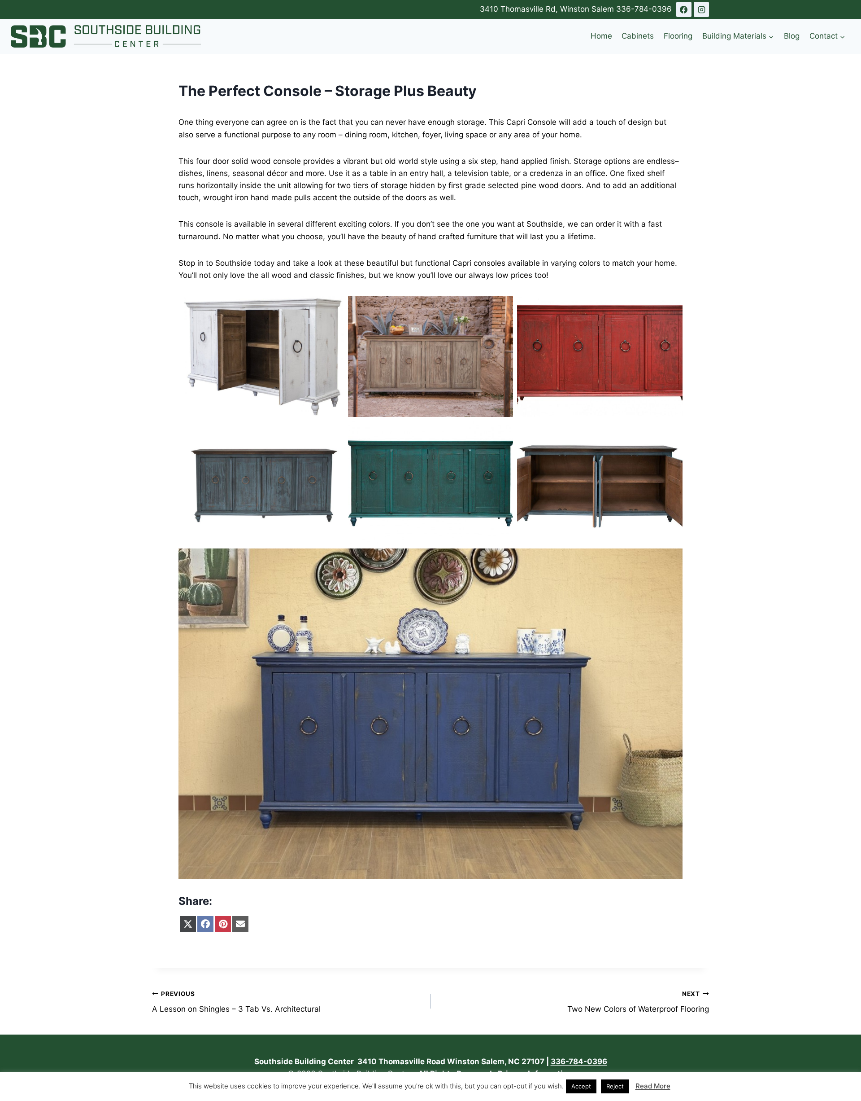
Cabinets (638, 35)
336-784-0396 (644, 8)
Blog (792, 35)
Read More (652, 1086)
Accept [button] (581, 1086)
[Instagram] (701, 9)
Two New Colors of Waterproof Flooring (638, 1002)
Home (601, 35)
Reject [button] (615, 1086)
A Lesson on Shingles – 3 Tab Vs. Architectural (236, 1002)
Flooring (678, 35)
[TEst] (683, 9)
